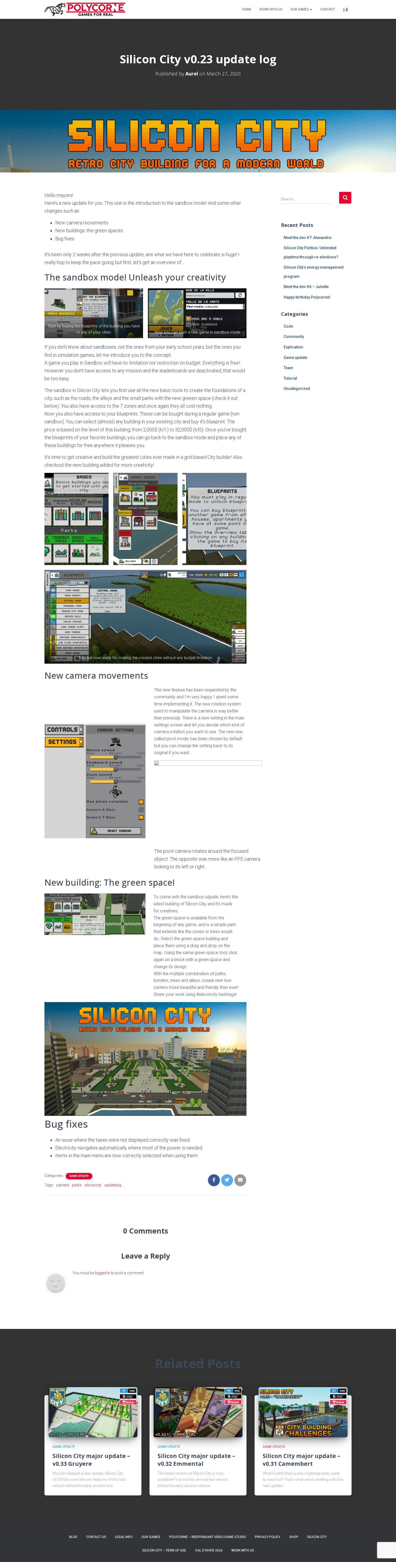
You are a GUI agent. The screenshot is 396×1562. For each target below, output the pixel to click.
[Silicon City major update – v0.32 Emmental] (198, 1412)
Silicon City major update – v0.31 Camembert (301, 1459)
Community (294, 336)
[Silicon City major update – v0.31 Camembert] (303, 1412)
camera (62, 1185)
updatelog (112, 1185)
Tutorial (290, 378)
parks (77, 1185)
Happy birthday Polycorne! (307, 297)
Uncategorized (297, 388)
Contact (327, 9)
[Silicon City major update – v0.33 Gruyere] (92, 1412)
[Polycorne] (84, 9)
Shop (293, 1537)
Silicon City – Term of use (164, 1550)
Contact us (96, 1537)
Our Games (300, 9)
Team (288, 368)
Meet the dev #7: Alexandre (307, 237)
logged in (102, 1273)
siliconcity (93, 1185)
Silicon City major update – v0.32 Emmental (196, 1459)
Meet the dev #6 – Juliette (306, 287)
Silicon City (317, 1537)
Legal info (124, 1537)
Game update (79, 1176)
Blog (73, 1537)
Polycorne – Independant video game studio (207, 1537)
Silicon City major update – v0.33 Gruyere (91, 1459)
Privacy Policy (267, 1537)
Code (288, 326)
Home (246, 9)
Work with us (270, 9)
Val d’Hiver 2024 (209, 1550)
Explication (293, 347)
